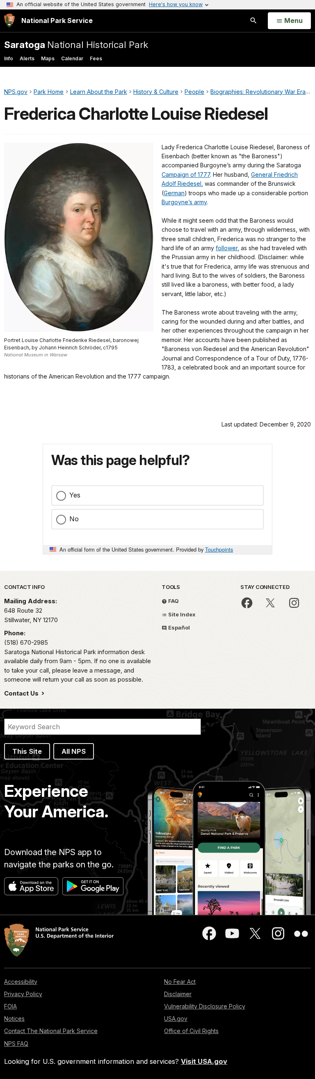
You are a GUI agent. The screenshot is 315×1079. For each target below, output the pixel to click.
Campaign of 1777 (186, 174)
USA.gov (175, 1018)
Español (178, 627)
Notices (14, 1018)
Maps (48, 58)
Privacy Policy (23, 993)
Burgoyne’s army (184, 201)
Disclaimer (178, 993)
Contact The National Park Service (51, 1030)
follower (226, 247)
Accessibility (20, 981)
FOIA (10, 1006)
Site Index (181, 614)
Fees (96, 58)
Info (8, 58)
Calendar (72, 58)
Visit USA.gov (204, 1061)
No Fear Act (180, 981)
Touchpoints (219, 549)
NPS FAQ (16, 1043)
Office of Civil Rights (191, 1030)
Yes (74, 495)
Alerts (27, 58)
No (74, 519)
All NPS (74, 751)
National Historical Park (76, 44)
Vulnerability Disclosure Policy (204, 1006)
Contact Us (22, 693)
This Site (27, 751)
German (174, 192)
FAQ (173, 601)
